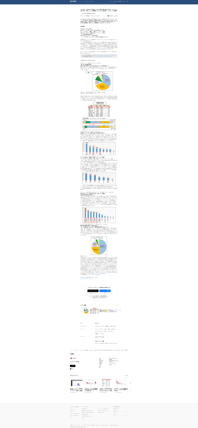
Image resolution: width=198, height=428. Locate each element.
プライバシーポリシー (77, 425)
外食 (108, 329)
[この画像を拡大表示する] (84, 311)
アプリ (83, 3)
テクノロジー (74, 3)
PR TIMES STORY (84, 408)
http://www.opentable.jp (98, 273)
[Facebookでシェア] (110, 16)
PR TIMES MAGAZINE (85, 414)
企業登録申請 (120, 1)
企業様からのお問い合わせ (104, 425)
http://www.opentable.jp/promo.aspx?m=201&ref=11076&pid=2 (106, 55)
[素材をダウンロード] (115, 16)
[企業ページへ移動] (73, 359)
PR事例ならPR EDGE (101, 412)
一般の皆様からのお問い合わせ (114, 425)
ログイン (124, 1)
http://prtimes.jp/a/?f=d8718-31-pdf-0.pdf (86, 278)
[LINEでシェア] (112, 16)
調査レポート (97, 323)
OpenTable (113, 329)
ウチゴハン (102, 333)
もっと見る (126, 375)
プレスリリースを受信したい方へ (74, 413)
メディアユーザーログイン (93, 290)
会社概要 (71, 425)
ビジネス (106, 3)
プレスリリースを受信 (113, 1)
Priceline (104, 331)
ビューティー (91, 3)
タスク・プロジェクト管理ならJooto (103, 408)
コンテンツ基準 (83, 425)
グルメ (110, 3)
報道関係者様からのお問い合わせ (95, 425)
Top (70, 3)
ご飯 (105, 329)
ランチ (96, 329)
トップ (72, 350)
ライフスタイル (101, 3)
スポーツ (114, 3)
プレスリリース (76, 350)
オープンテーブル (98, 331)
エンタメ (86, 3)
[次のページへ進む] (120, 310)
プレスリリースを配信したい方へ (74, 415)
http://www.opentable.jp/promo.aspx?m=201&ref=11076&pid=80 (101, 56)
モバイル (79, 3)
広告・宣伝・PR (113, 326)
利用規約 (88, 425)
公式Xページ (115, 412)
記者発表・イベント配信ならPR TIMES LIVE (88, 412)
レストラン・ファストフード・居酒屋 (101, 326)
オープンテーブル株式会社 (84, 350)
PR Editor (83, 417)
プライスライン (110, 331)
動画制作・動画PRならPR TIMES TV (87, 410)
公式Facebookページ (116, 408)
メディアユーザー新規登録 (105, 290)
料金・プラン (72, 411)
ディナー (101, 329)
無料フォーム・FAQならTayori (102, 410)
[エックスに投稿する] (108, 16)
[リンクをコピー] (117, 16)
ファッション (96, 3)
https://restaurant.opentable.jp (91, 274)
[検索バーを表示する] (127, 1)
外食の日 (96, 333)
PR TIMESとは (72, 409)
